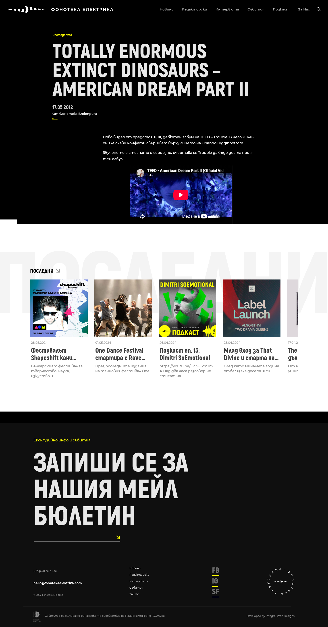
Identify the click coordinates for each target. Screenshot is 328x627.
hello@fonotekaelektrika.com (57, 583)
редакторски (194, 9)
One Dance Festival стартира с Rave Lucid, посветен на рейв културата (120, 354)
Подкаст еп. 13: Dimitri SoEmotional (185, 354)
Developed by (256, 616)
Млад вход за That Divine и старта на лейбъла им (249, 354)
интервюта (227, 9)
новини (167, 9)
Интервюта (138, 581)
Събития (136, 587)
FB (215, 570)
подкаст (281, 9)
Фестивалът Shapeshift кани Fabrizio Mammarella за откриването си (57, 354)
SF (215, 592)
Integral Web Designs (280, 616)
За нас (134, 594)
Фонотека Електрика (78, 114)
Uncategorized (62, 35)
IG (215, 581)
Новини (135, 568)
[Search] (318, 9)
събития (255, 9)
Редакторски (139, 574)
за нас (304, 9)
